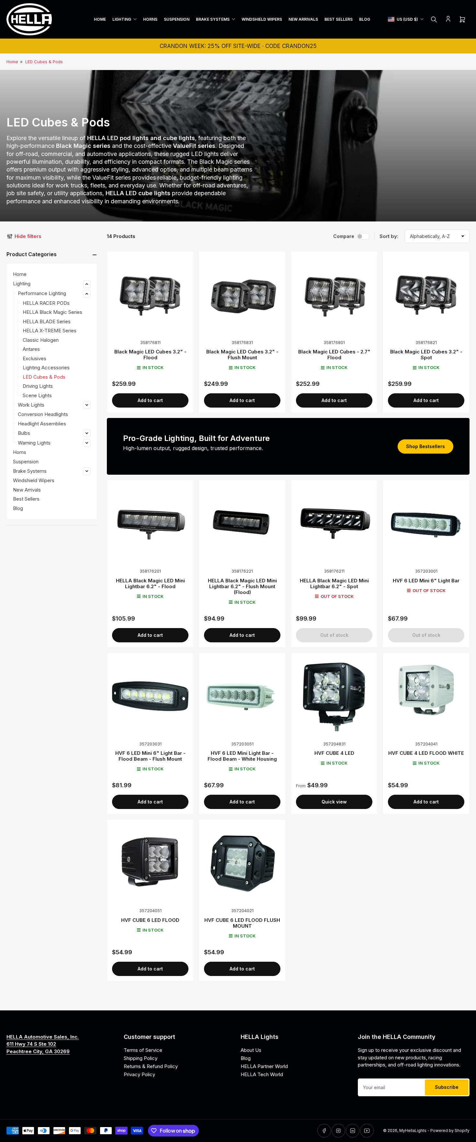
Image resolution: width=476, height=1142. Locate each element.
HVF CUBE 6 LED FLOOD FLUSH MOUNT (242, 923)
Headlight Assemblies (42, 424)
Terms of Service (143, 1050)
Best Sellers (338, 19)
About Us (251, 1050)
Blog (364, 19)
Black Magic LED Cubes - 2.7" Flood (334, 355)
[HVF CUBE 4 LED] (334, 696)
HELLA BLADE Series (47, 321)
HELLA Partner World (264, 1066)
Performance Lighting (42, 293)
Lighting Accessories (46, 367)
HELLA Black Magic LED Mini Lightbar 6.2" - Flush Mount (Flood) (242, 586)
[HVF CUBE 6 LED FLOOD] (150, 863)
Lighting (121, 19)
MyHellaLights (412, 1130)
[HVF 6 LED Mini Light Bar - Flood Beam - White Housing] (242, 696)
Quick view (334, 801)
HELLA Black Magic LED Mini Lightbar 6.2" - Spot (334, 583)
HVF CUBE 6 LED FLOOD (150, 920)
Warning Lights (34, 443)
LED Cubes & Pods (44, 61)
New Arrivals (303, 19)
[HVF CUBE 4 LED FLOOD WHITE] (426, 696)
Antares (31, 349)
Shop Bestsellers (425, 446)
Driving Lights (38, 386)
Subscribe (447, 1087)
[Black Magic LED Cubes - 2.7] (334, 294)
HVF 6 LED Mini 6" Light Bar (426, 580)
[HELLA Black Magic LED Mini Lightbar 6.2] (150, 523)
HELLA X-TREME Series (49, 330)
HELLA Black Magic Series (52, 312)
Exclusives (34, 358)
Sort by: (389, 236)
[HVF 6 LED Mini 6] (426, 523)
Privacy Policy (139, 1074)
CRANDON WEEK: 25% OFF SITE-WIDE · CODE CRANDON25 (238, 46)
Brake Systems (213, 19)
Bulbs (24, 433)
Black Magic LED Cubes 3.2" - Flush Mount (242, 355)
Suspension (176, 19)
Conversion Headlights (43, 414)
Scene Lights (37, 395)
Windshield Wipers (262, 19)
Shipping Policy (140, 1058)
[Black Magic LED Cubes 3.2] (150, 294)
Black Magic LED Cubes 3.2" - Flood (150, 355)
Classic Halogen (41, 340)
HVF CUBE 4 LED (334, 753)
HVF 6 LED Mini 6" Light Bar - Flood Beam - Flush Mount (150, 756)
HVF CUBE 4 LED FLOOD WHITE (426, 753)
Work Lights (31, 405)
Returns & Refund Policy (151, 1066)
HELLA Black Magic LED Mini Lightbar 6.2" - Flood (150, 583)
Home (100, 19)
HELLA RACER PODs (46, 303)
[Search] (434, 19)
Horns (150, 19)
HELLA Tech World (262, 1074)
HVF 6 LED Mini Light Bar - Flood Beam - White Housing (242, 756)
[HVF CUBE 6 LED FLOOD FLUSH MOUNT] (242, 863)
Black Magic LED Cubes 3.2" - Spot (426, 355)
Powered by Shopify (450, 1130)
